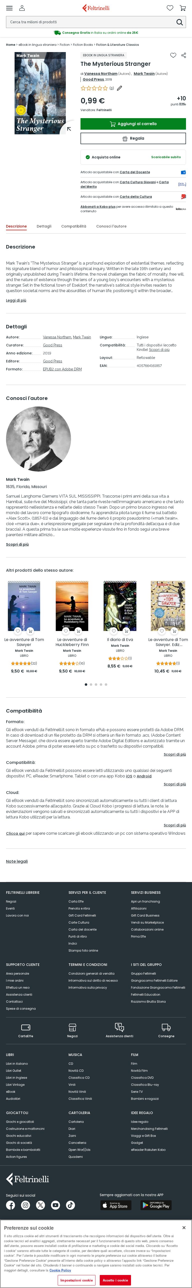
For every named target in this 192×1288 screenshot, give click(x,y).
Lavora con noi (17, 915)
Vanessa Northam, (57, 337)
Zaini (72, 1136)
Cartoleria (76, 1122)
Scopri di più (159, 350)
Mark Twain (144, 73)
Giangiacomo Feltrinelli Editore (154, 980)
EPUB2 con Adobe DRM (62, 369)
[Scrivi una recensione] (119, 88)
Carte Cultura (78, 922)
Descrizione (16, 226)
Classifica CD (79, 1078)
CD (70, 1063)
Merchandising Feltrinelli (149, 1129)
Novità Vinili (77, 1092)
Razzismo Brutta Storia (148, 1001)
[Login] (22, 8)
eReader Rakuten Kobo (148, 1150)
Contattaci (14, 1001)
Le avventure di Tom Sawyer (24, 642)
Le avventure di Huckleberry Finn (72, 642)
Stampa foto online (83, 950)
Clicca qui (15, 833)
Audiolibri (13, 1099)
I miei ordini (15, 980)
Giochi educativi (18, 1136)
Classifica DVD (142, 1078)
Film (134, 1063)
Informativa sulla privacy (87, 987)
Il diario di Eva (120, 639)
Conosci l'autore (111, 226)
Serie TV (137, 1092)
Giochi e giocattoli (20, 1122)
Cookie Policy (60, 1270)
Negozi (11, 901)
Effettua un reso (18, 987)
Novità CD (76, 1070)
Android (144, 776)
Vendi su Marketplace (147, 922)
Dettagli (44, 226)
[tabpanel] (40, 93)
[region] (96, 1254)
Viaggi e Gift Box (143, 1136)
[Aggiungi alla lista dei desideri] (173, 55)
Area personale (17, 973)
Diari (71, 1129)
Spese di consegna (21, 1008)
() (112, 88)
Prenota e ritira (79, 908)
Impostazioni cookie (76, 1280)
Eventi (10, 908)
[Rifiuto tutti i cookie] (184, 1227)
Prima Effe (138, 936)
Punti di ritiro (77, 936)
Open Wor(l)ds (79, 1150)
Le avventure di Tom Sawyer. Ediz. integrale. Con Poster (168, 642)
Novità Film (139, 1070)
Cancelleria (77, 1143)
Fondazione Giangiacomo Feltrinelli (158, 987)
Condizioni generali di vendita (91, 973)
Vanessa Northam (101, 73)
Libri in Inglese (16, 1078)
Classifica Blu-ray (145, 1085)
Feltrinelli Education (145, 994)
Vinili (72, 1085)
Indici (72, 943)
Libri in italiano (17, 1063)
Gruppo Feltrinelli (143, 973)
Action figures (16, 1157)
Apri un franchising (145, 901)
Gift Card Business (145, 915)
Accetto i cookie (115, 1280)
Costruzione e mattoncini (25, 1129)
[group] (96, 33)
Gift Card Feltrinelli (82, 915)
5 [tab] (106, 685)
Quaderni (75, 1157)
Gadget (137, 1143)
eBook (10, 1092)
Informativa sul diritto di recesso (93, 980)
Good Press (93, 79)
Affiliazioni (138, 908)
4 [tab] (101, 685)
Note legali (17, 861)
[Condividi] (183, 55)
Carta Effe (76, 901)
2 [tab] (91, 685)
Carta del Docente (135, 172)
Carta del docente (82, 929)
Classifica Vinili (80, 1099)
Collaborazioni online (147, 929)
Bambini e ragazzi (145, 1099)
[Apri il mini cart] (182, 8)
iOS (129, 776)
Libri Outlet (13, 1070)
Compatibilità (73, 226)
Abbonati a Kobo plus (98, 206)
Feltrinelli (104, 110)
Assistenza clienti (19, 994)
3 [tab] (96, 685)
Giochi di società (19, 1143)
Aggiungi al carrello (137, 123)
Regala (136, 138)
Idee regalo (139, 1122)
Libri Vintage (15, 1085)
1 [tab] (40, 131)
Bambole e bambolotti (23, 1150)
